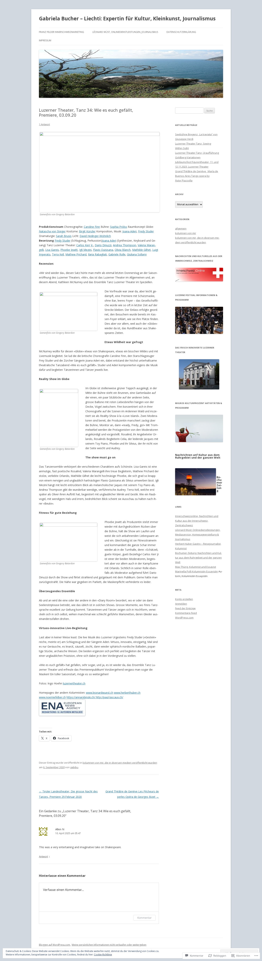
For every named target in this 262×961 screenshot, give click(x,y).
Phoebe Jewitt (69, 250)
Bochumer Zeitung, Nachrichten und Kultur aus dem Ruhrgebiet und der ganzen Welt (198, 557)
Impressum (45, 40)
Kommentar (144, 917)
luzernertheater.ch (74, 683)
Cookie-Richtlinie (103, 954)
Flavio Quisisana (103, 250)
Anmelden (181, 603)
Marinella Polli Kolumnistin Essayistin (196, 571)
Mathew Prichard (76, 254)
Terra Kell (58, 254)
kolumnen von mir (185, 233)
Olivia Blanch (123, 250)
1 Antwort (44, 124)
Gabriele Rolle (116, 254)
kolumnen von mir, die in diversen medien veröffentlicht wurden (120, 762)
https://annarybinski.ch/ (81, 697)
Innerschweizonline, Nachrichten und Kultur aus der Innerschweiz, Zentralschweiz (196, 520)
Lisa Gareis (52, 250)
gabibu (74, 767)
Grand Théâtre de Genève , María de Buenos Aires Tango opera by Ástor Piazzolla (196, 176)
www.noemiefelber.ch (52, 697)
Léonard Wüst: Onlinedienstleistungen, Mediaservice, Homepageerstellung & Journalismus (197, 534)
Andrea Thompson (124, 245)
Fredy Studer (146, 231)
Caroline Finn (92, 227)
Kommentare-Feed (186, 613)
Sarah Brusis (64, 236)
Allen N (59, 829)
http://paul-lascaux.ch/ (109, 697)
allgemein (180, 228)
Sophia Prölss (118, 227)
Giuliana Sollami (137, 254)
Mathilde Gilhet (141, 250)
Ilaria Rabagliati (97, 254)
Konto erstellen (184, 599)
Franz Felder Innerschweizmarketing (61, 32)
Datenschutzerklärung (181, 32)
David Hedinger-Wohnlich (95, 236)
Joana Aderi (129, 231)
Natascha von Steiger (52, 231)
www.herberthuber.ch (127, 692)
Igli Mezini (85, 250)
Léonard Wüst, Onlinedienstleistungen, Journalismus (125, 32)
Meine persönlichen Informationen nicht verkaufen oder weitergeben (109, 944)
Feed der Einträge (185, 608)
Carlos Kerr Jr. (84, 245)
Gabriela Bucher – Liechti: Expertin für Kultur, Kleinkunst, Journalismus (127, 18)
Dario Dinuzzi (103, 245)
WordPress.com (184, 617)
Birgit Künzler (87, 231)
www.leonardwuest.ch (99, 692)
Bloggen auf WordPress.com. (55, 944)
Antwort (43, 856)
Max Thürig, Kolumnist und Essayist (195, 567)
